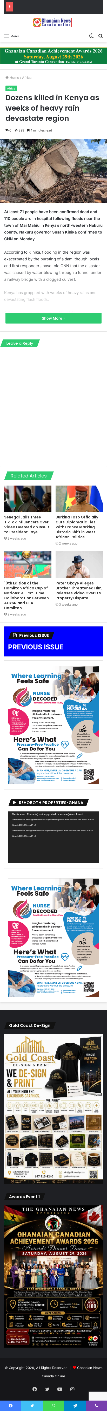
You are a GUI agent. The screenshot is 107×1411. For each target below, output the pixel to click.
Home (14, 77)
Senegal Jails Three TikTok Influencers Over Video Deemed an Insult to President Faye (26, 525)
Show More (52, 318)
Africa (26, 77)
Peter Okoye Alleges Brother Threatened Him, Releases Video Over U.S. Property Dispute (79, 591)
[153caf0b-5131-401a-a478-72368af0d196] (53, 1346)
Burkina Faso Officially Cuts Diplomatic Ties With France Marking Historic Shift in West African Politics (77, 527)
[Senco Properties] (53, 55)
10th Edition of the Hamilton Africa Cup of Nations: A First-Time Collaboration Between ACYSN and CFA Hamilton (26, 596)
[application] (53, 837)
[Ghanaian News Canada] (53, 22)
